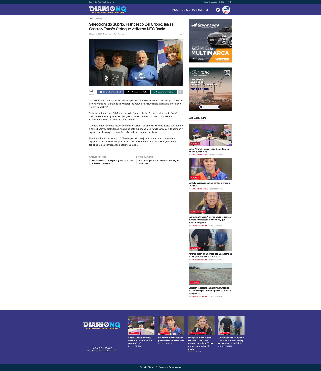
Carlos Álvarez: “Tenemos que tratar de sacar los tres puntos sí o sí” (140, 340)
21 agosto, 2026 (217, 155)
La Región (195, 282)
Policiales (195, 248)
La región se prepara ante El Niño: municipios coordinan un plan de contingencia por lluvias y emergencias (210, 291)
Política (185, 10)
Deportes (197, 10)
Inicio (175, 10)
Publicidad (102, 2)
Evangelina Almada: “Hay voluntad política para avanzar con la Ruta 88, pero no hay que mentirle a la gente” (210, 220)
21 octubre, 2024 (95, 34)
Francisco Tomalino (199, 226)
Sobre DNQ (93, 2)
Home (91, 19)
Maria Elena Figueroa (200, 155)
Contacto (110, 2)
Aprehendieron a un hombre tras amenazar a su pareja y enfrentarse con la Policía (231, 340)
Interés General (198, 211)
